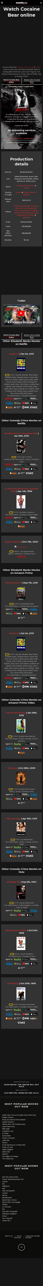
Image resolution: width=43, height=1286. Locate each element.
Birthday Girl (13, 882)
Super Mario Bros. (8, 1126)
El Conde (5, 1133)
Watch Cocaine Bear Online (12, 81)
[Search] (41, 2)
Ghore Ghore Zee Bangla (11, 1202)
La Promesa (6, 1207)
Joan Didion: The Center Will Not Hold (21, 1085)
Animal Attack (20, 206)
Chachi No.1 (6, 1221)
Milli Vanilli (5, 1129)
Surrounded (6, 1136)
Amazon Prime (33, 1236)
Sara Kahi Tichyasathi (9, 1211)
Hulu (19, 1236)
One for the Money (16, 712)
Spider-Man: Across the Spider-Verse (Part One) (19, 1115)
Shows (28, 1237)
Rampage (26, 217)
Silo (3, 1184)
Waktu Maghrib (7, 1149)
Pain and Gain (13, 818)
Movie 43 (14, 354)
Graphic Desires (7, 1117)
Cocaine (23, 210)
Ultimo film (6, 1152)
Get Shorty (13, 983)
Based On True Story (24, 208)
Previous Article (21, 1082)
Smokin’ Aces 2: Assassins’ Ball (20, 433)
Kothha (4, 1204)
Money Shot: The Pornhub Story (13, 1124)
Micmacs (12, 768)
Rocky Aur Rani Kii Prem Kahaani (13, 1120)
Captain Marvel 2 (8, 1122)
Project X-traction (8, 1138)
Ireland (18, 192)
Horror (31, 67)
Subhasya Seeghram (9, 1214)
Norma (4, 1143)
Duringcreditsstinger (22, 213)
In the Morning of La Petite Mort (13, 1145)
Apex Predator (32, 206)
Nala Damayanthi (8, 1191)
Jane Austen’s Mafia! (16, 930)
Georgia (35, 213)
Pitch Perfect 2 (13, 583)
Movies (17, 1237)
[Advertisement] (21, 42)
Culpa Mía (5, 1140)
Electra (4, 1195)
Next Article (21, 1090)
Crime (26, 67)
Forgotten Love (7, 1131)
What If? (5, 1154)
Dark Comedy (32, 210)
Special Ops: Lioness (9, 1200)
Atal (3, 1188)
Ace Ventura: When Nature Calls (21, 1093)
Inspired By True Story (25, 215)
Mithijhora (5, 1186)
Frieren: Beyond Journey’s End (12, 1179)
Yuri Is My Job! (7, 1218)
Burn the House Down (10, 1177)
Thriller (38, 67)
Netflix (9, 1236)
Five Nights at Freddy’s (10, 1156)
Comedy (20, 67)
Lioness (5, 1181)
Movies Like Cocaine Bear (32, 81)
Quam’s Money (13, 542)
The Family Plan (8, 1159)
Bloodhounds (7, 1198)
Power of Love (7, 1147)
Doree (4, 1216)
